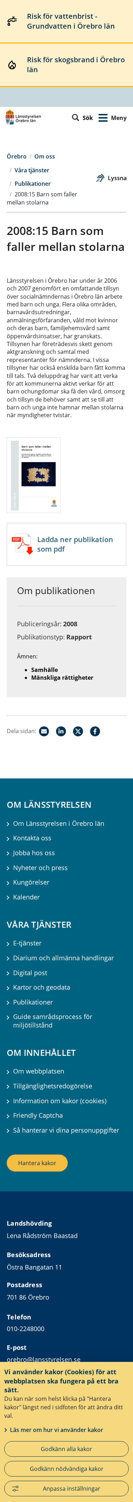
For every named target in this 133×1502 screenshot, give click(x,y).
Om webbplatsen (38, 1071)
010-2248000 (25, 1328)
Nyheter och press (40, 868)
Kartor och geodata (41, 987)
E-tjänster (27, 943)
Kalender (26, 897)
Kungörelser (31, 882)
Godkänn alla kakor (66, 1449)
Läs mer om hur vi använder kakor (56, 1430)
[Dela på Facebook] (95, 731)
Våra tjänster (32, 170)
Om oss (44, 156)
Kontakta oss (32, 838)
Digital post (30, 973)
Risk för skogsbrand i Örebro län (76, 64)
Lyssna (117, 178)
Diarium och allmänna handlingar (63, 958)
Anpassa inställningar (71, 1488)
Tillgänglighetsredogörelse (52, 1086)
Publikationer (33, 184)
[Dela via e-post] (44, 731)
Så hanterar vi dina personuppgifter (66, 1130)
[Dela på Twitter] (78, 731)
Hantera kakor (37, 1163)
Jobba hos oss (34, 853)
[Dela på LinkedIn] (61, 731)
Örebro (17, 156)
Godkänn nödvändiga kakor (67, 1469)
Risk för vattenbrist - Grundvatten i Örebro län (71, 21)
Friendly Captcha (38, 1115)
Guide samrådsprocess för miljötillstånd (52, 1021)
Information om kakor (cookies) (59, 1101)
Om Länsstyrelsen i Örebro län (58, 823)
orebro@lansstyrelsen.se (44, 1359)
